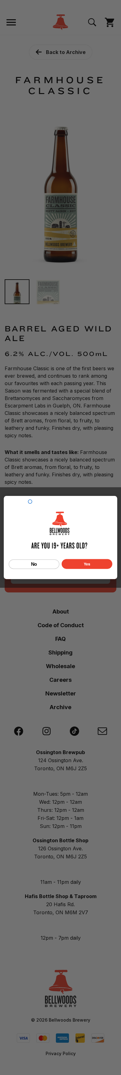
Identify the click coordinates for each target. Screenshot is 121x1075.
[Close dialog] (30, 501)
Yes (87, 564)
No (34, 563)
